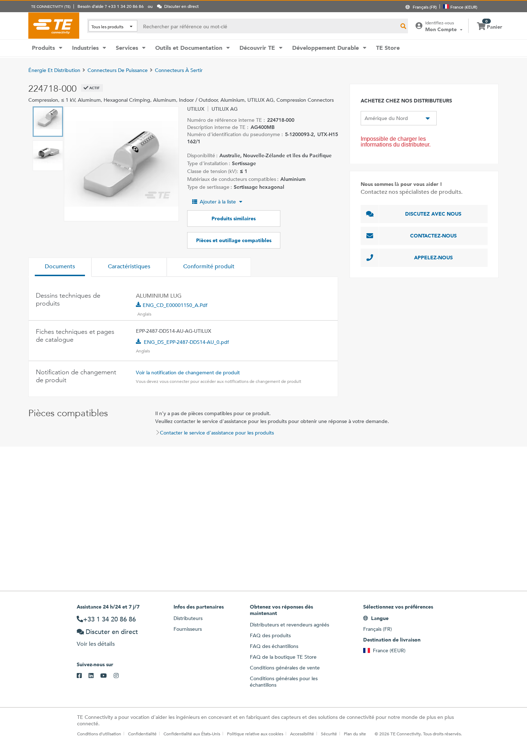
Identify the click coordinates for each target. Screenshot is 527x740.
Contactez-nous (433, 235)
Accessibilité (302, 733)
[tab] (59, 267)
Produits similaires (234, 218)
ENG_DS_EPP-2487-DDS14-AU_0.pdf (186, 342)
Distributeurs (188, 618)
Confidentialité (142, 733)
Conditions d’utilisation (99, 733)
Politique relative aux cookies (255, 733)
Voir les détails (96, 644)
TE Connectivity (53, 25)
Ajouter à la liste (217, 201)
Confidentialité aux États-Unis (191, 733)
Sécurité (329, 733)
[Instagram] (119, 676)
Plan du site (355, 733)
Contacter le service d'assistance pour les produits (217, 432)
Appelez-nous (433, 257)
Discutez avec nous (433, 214)
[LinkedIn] (94, 676)
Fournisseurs (188, 629)
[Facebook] (83, 676)
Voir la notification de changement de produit (188, 372)
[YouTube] (107, 676)
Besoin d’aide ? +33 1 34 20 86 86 (110, 6)
